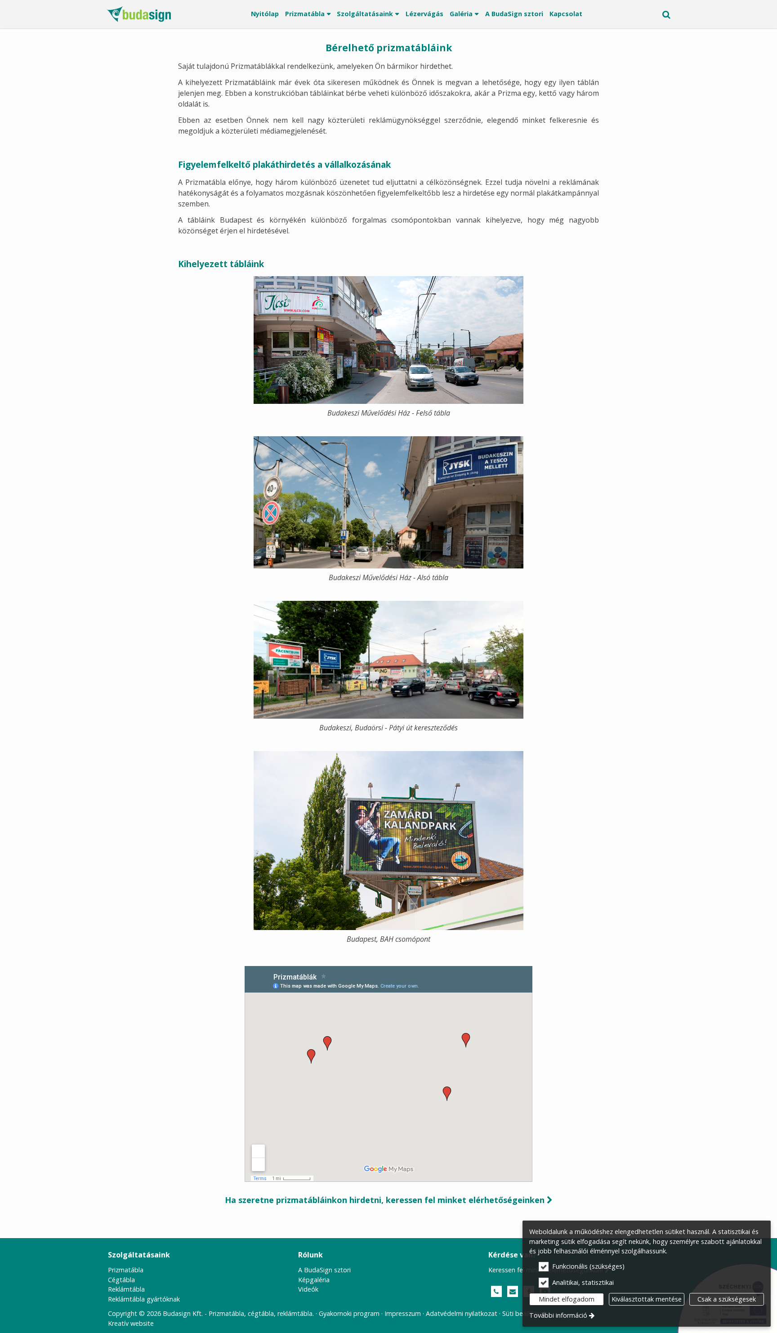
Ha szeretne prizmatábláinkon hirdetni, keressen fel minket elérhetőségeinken (389, 1199)
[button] (666, 14)
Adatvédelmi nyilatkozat (461, 1313)
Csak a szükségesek (726, 1299)
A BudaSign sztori (324, 1270)
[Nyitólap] (138, 14)
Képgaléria (314, 1279)
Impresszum (402, 1313)
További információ (558, 1315)
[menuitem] (138, 14)
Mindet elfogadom (566, 1299)
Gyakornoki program (349, 1313)
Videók (308, 1289)
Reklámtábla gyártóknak (144, 1299)
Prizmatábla (125, 1270)
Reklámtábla (126, 1289)
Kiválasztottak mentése (647, 1299)
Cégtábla (121, 1279)
